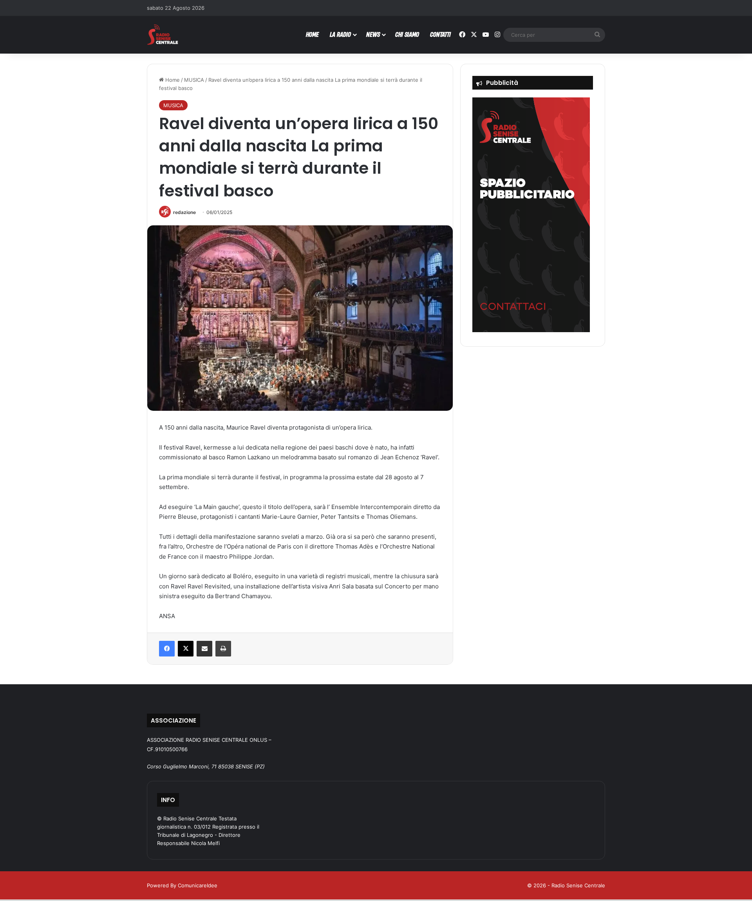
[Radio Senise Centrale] (162, 34)
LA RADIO (340, 34)
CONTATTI (440, 34)
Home (172, 80)
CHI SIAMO (407, 34)
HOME (312, 34)
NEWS (373, 34)
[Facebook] (167, 648)
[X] (185, 648)
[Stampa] (223, 648)
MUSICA (194, 80)
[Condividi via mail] (204, 648)
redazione (184, 212)
